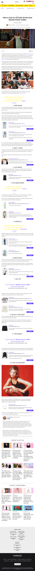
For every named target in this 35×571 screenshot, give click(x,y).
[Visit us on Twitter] (29, 1)
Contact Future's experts (12, 559)
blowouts (26, 55)
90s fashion (29, 53)
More (30, 5)
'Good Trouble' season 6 (20, 8)
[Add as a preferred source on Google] (17, 564)
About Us (5, 559)
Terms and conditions (22, 559)
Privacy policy (28, 559)
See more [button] (14, 103)
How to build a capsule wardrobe (17, 547)
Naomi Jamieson (10, 417)
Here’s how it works (27, 27)
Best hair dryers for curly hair (21, 539)
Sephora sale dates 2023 (13, 534)
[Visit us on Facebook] (27, 1)
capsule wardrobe (22, 93)
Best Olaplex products (13, 532)
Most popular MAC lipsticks (13, 538)
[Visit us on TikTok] (31, 1)
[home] (2, 5)
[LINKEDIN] (8, 418)
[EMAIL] (9, 418)
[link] (5, 125)
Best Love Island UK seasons (17, 550)
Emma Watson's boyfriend (10, 8)
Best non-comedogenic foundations (21, 537)
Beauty (5, 5)
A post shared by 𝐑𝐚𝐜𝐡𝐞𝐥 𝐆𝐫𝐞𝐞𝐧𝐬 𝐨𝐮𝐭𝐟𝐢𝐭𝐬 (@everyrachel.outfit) (17, 285)
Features (17, 16)
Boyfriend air (17, 543)
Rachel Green (4, 59)
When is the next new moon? (17, 545)
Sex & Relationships (19, 5)
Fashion (26, 5)
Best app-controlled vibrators (21, 533)
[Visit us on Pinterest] (30, 1)
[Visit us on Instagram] (26, 1)
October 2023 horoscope (31, 8)
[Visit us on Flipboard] (33, 1)
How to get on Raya (13, 536)
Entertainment (11, 5)
